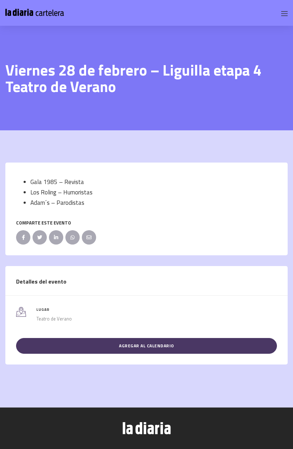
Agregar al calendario (146, 345)
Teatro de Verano (54, 318)
